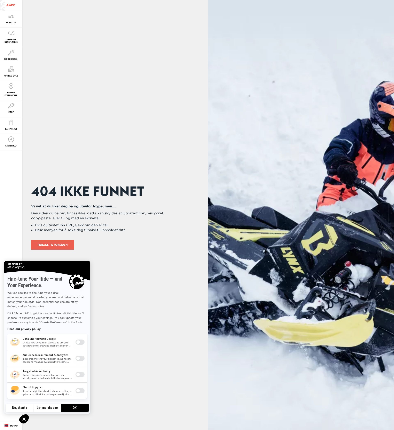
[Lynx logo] (11, 5)
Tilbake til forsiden (52, 245)
